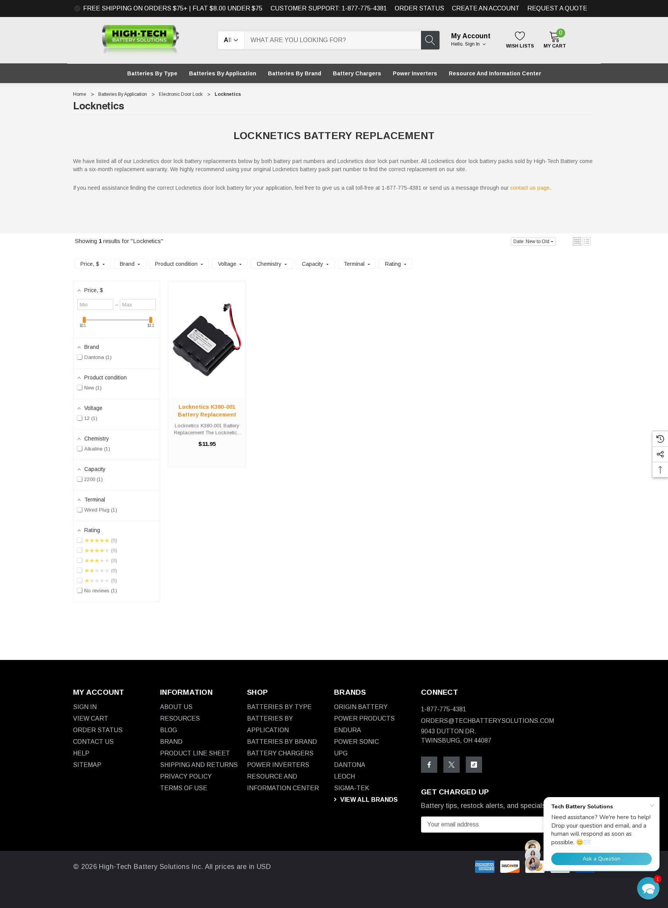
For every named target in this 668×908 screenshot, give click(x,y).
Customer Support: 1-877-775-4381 (329, 8)
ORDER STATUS (419, 8)
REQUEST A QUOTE (557, 8)
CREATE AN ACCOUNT (486, 8)
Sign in (473, 44)
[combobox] (333, 40)
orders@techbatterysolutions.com (487, 721)
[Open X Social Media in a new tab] (451, 765)
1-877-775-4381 (443, 709)
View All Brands (368, 799)
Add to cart (207, 347)
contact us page (530, 188)
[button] (577, 241)
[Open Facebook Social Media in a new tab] (429, 765)
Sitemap (87, 765)
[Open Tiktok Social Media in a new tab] (474, 765)
